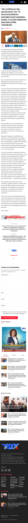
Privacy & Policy (4, 516)
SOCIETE (21, 484)
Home (2, 6)
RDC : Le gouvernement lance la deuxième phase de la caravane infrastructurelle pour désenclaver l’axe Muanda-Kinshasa (13, 407)
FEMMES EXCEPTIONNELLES (15, 485)
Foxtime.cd (7, 28)
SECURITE (21, 482)
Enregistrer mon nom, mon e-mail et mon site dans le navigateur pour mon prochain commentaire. (15, 312)
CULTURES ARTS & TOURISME (3, 485)
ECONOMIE (12, 477)
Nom (2, 292)
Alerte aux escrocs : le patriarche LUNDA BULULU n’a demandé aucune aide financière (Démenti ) (16, 360)
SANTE (21, 481)
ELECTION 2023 (14, 479)
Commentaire (5, 274)
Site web (3, 305)
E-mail (3, 299)
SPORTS (21, 486)
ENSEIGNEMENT (14, 481)
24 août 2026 (5, 410)
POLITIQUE (22, 479)
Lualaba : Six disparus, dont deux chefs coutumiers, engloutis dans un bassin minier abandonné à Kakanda (17, 423)
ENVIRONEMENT (14, 482)
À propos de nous (14, 515)
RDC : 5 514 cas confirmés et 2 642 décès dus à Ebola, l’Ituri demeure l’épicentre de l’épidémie (16, 431)
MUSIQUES (21, 477)
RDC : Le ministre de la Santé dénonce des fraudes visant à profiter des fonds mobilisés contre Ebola (17, 415)
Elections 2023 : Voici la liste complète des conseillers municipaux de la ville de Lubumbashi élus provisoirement (17, 368)
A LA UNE (3, 477)
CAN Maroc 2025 (4, 481)
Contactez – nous (4, 515)
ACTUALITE (7, 6)
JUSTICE (12, 487)
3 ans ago (14, 28)
